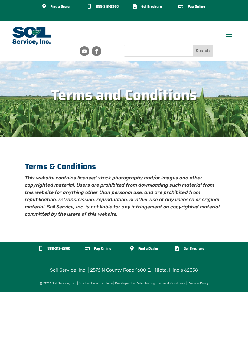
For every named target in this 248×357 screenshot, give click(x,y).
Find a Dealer (61, 6)
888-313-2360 (107, 6)
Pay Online (196, 6)
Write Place (104, 283)
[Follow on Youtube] (84, 51)
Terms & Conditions (171, 283)
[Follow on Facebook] (96, 51)
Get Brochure (151, 6)
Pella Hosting (145, 283)
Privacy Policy (198, 283)
